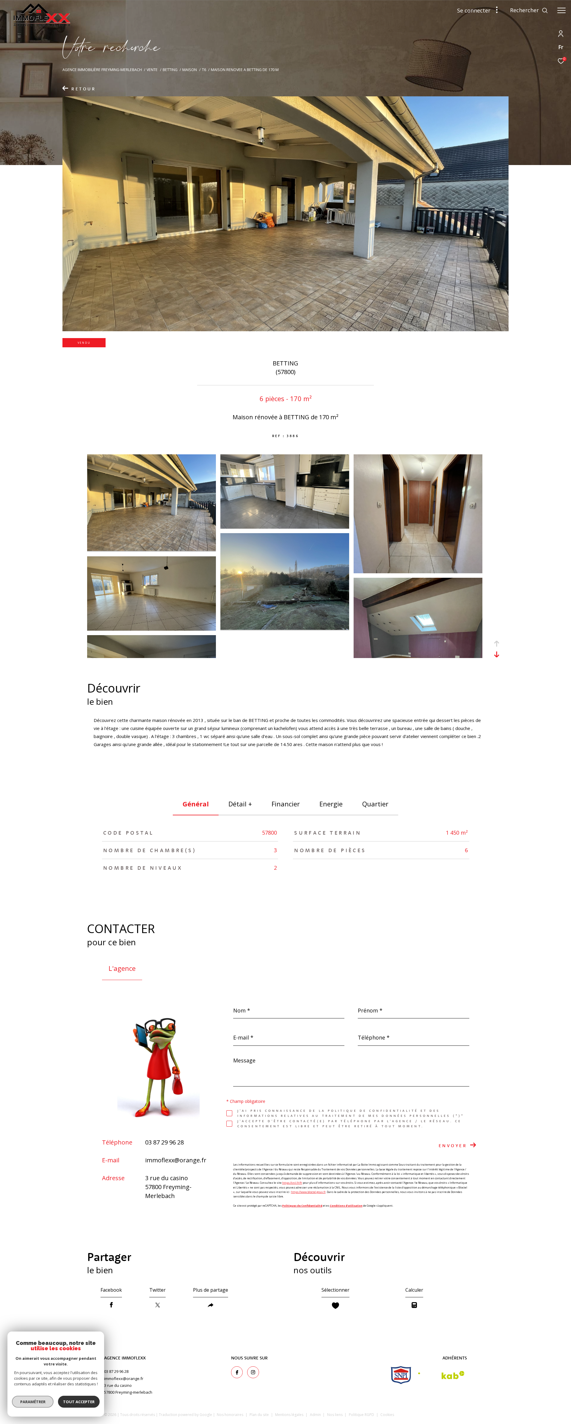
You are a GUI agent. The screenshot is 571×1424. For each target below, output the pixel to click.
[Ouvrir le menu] (561, 10)
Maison (189, 69)
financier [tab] (286, 803)
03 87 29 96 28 (164, 1142)
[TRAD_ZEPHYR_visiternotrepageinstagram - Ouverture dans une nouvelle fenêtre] (253, 1372)
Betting (170, 69)
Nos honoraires (230, 1414)
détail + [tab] (240, 803)
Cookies (387, 1415)
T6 (204, 69)
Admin (316, 1414)
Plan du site (260, 1414)
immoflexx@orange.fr (175, 1160)
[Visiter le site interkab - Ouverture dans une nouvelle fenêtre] (441, 1375)
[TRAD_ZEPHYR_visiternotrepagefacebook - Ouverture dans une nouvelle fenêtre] (237, 1372)
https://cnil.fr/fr (292, 1183)
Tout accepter (79, 1401)
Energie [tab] (331, 803)
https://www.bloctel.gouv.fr (308, 1192)
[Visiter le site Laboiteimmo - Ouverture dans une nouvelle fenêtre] (440, 1413)
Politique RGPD (361, 1414)
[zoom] (151, 549)
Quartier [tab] (375, 803)
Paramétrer (33, 1401)
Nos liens (335, 1414)
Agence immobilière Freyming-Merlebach (102, 69)
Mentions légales (289, 1414)
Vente (152, 69)
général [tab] (196, 803)
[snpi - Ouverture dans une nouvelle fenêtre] (401, 1375)
